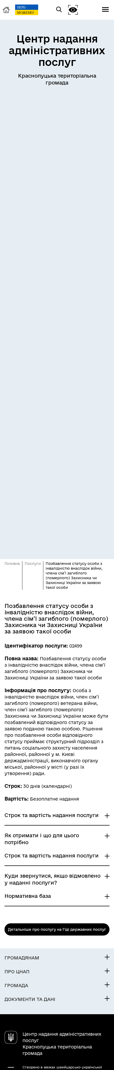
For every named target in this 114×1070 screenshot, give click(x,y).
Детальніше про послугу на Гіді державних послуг (57, 929)
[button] (73, 10)
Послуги (33, 563)
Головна (12, 563)
